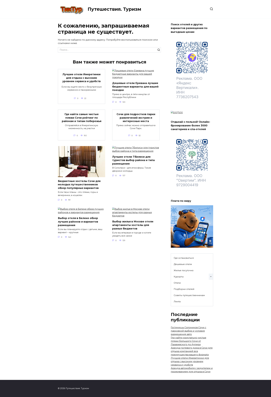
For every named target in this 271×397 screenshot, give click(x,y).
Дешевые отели (183, 264)
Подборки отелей (184, 289)
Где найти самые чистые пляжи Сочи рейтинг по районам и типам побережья (81, 118)
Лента (177, 301)
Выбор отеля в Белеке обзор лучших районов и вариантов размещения (78, 221)
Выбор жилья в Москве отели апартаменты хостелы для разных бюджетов (132, 225)
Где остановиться (184, 258)
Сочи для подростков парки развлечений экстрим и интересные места (136, 118)
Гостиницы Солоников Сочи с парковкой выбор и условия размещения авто (188, 331)
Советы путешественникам (189, 295)
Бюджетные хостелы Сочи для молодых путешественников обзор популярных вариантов (79, 184)
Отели (177, 282)
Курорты (179, 276)
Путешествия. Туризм (114, 9)
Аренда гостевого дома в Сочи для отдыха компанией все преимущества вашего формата (192, 351)
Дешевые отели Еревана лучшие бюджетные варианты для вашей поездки (135, 86)
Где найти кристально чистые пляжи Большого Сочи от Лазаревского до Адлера (188, 341)
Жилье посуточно (184, 270)
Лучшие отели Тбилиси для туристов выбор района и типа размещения (133, 160)
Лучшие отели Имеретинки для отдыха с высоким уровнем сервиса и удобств (81, 78)
